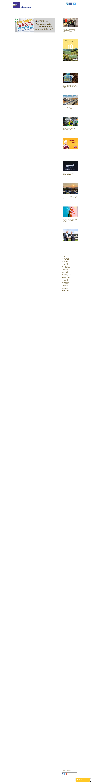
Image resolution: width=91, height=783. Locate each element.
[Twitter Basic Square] (64, 774)
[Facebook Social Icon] (70, 4)
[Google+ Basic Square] (66, 774)
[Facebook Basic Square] (62, 774)
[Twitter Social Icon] (74, 4)
